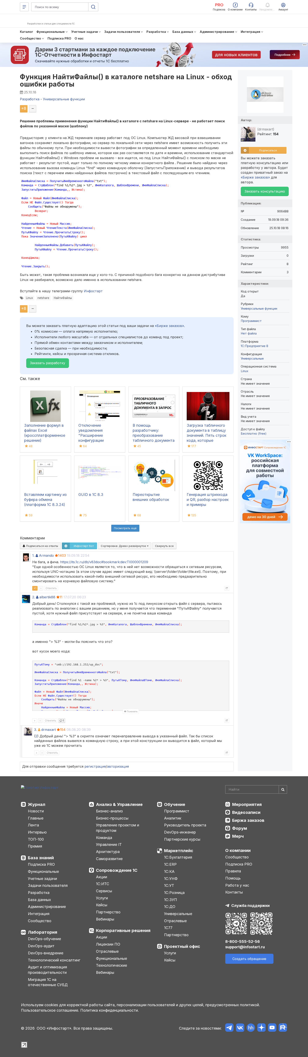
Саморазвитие (109, 859)
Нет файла (249, 333)
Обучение (174, 804)
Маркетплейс (178, 850)
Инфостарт (93, 291)
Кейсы (101, 905)
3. (35, 730)
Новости (36, 811)
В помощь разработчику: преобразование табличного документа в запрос (154, 435)
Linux (29, 298)
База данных (39, 899)
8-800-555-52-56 (242, 941)
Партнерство (108, 912)
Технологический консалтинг (54, 960)
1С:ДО (169, 906)
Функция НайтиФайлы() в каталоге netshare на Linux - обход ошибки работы (126, 80)
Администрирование (47, 906)
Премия (35, 846)
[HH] (250, 1028)
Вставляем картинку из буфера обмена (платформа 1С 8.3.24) (45, 499)
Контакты (234, 892)
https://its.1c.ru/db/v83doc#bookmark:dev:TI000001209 (104, 562)
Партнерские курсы (182, 839)
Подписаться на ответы (41, 546)
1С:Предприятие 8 (254, 346)
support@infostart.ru (245, 947)
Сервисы (104, 891)
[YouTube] (272, 1028)
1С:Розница (174, 892)
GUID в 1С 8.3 (90, 494)
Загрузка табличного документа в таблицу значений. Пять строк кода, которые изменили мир (206, 435)
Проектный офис (182, 946)
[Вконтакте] (240, 1028)
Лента (33, 825)
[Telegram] (229, 1028)
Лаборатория (42, 932)
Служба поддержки (250, 905)
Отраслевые (107, 951)
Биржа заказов (248, 820)
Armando (46, 555)
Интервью (37, 832)
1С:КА (169, 871)
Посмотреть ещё (125, 528)
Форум (239, 828)
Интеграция (38, 913)
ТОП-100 (36, 839)
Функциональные (43, 871)
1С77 (168, 928)
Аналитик (172, 818)
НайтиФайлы (63, 298)
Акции (101, 877)
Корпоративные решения (123, 930)
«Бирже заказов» (169, 326)
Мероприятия (247, 804)
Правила (233, 871)
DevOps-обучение (44, 939)
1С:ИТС (102, 884)
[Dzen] (261, 1028)
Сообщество (39, 921)
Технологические (111, 965)
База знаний (41, 857)
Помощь (233, 878)
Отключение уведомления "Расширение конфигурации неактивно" (91, 435)
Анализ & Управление (119, 804)
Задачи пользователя (48, 885)
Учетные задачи (42, 878)
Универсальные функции (259, 308)
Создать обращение (249, 959)
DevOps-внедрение (45, 953)
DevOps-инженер (180, 832)
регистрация (95, 766)
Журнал (36, 804)
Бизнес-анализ (109, 811)
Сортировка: (124, 546)
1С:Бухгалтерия (178, 857)
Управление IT (109, 844)
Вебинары (105, 919)
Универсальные (252, 358)
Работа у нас (237, 885)
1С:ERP (170, 864)
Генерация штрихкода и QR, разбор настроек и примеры (208, 499)
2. (33, 597)
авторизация (118, 766)
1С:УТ (169, 885)
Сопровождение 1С (116, 870)
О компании (238, 850)
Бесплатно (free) (254, 433)
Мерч (238, 836)
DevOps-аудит (41, 946)
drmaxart (48, 730)
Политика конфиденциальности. (109, 1010)
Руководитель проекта (185, 825)
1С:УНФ (170, 878)
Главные (35, 818)
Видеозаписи (246, 812)
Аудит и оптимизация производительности (47, 970)
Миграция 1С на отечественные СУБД (48, 982)
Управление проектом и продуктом (117, 828)
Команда (104, 837)
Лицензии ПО (108, 944)
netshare (43, 298)
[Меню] (24, 7)
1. (33, 555)
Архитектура (108, 851)
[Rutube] (282, 1028)
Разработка (38, 892)
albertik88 (47, 597)
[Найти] (283, 789)
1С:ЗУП (170, 899)
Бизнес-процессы (112, 818)
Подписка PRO (41, 864)
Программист (251, 321)
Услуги (102, 898)
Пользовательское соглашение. (50, 1010)
